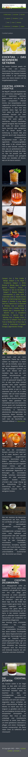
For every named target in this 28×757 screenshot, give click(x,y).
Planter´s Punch (16, 287)
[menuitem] (7, 15)
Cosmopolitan (8, 294)
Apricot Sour (18, 315)
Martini (4, 287)
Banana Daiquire (18, 292)
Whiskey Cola (9, 306)
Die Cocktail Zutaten (14, 679)
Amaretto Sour (19, 310)
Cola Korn (6, 320)
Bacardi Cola (7, 308)
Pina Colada (19, 278)
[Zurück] (4, 204)
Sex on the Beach (18, 290)
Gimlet (5, 324)
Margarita (6, 290)
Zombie (12, 301)
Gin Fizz (5, 299)
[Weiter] (23, 204)
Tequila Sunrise (20, 297)
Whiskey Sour (7, 317)
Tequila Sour (7, 310)
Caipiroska (22, 303)
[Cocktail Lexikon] (14, 6)
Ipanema (21, 306)
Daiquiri (6, 292)
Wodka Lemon (19, 317)
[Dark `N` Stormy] (14, 215)
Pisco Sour (21, 322)
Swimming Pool (15, 299)
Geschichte (21, 421)
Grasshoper (14, 324)
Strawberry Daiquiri (11, 283)
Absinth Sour (9, 313)
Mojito (24, 285)
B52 (12, 297)
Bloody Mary (14, 285)
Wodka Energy (19, 308)
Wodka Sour (12, 322)
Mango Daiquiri (8, 281)
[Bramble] (14, 256)
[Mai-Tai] (14, 175)
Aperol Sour (13, 303)
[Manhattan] (14, 236)
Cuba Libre (20, 294)
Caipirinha (6, 297)
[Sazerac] (14, 196)
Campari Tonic (17, 320)
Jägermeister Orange (16, 326)
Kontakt (16, 751)
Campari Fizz (7, 278)
